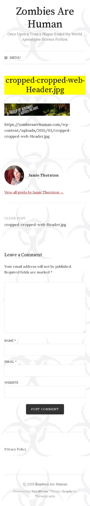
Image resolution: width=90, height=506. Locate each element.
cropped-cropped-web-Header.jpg (35, 224)
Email (10, 362)
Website (11, 383)
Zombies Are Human (45, 18)
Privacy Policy (15, 449)
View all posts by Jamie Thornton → (34, 192)
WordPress (39, 491)
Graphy (67, 491)
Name (10, 341)
